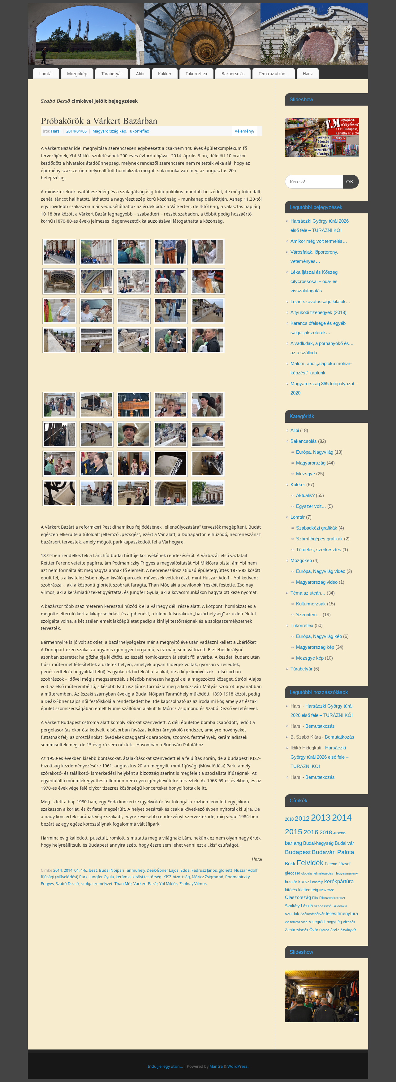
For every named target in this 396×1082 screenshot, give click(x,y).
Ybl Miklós (168, 883)
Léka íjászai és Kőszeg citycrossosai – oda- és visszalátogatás (314, 281)
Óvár (313, 929)
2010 (289, 819)
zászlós (302, 930)
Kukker (164, 73)
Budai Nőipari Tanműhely (122, 870)
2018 (326, 832)
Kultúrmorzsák (311, 603)
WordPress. (237, 1066)
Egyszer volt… (311, 506)
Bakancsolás (233, 73)
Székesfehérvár (312, 914)
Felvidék (310, 863)
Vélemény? (244, 131)
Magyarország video (317, 582)
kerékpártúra (339, 881)
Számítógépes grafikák (319, 538)
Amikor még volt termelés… (319, 241)
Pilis (315, 898)
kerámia (123, 876)
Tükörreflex (196, 73)
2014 (57, 870)
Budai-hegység (318, 843)
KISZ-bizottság (176, 876)
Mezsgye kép (310, 658)
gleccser (292, 873)
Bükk (290, 863)
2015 (293, 831)
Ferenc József (338, 864)
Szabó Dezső (67, 883)
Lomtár (46, 73)
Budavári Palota (333, 852)
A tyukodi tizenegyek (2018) (318, 312)
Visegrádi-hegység (325, 921)
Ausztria (339, 833)
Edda (185, 870)
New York (326, 890)
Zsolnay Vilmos (193, 883)
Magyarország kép (109, 131)
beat (93, 870)
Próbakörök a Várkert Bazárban (99, 120)
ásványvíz (348, 930)
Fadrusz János (204, 870)
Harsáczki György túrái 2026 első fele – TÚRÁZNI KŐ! (319, 757)
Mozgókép (77, 73)
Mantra (216, 1066)
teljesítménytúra (342, 913)
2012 (302, 818)
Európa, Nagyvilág (314, 452)
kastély (317, 882)
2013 (321, 817)
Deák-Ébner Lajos (163, 870)
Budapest (298, 852)
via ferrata (292, 922)
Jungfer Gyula (101, 876)
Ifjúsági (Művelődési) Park (64, 876)
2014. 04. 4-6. (75, 870)
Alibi (140, 73)
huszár (291, 881)
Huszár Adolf (245, 870)
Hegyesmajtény (346, 873)
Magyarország (310, 462)
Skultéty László (299, 906)
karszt (304, 881)
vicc (304, 922)
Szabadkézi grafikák (316, 527)
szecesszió (322, 906)
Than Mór (122, 883)
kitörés (291, 890)
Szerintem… (308, 614)
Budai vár (344, 843)
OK (348, 181)
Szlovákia (340, 906)
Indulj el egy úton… (165, 1066)
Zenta (290, 929)
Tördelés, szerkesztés (318, 549)
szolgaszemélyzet (97, 883)
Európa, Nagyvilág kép (319, 636)
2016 (310, 831)
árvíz (334, 929)
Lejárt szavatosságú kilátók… (320, 301)
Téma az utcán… (274, 73)
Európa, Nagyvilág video (320, 571)
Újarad (324, 930)
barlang (293, 843)
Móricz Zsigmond (207, 876)
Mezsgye (305, 473)
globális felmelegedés (317, 873)
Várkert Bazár (145, 883)
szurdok (292, 913)
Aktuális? (305, 495)
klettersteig (308, 890)
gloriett (225, 870)
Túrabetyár (111, 73)
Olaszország (298, 897)
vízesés (349, 922)
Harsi (307, 73)
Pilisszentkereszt (332, 898)
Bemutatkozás (320, 726)
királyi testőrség (146, 876)
